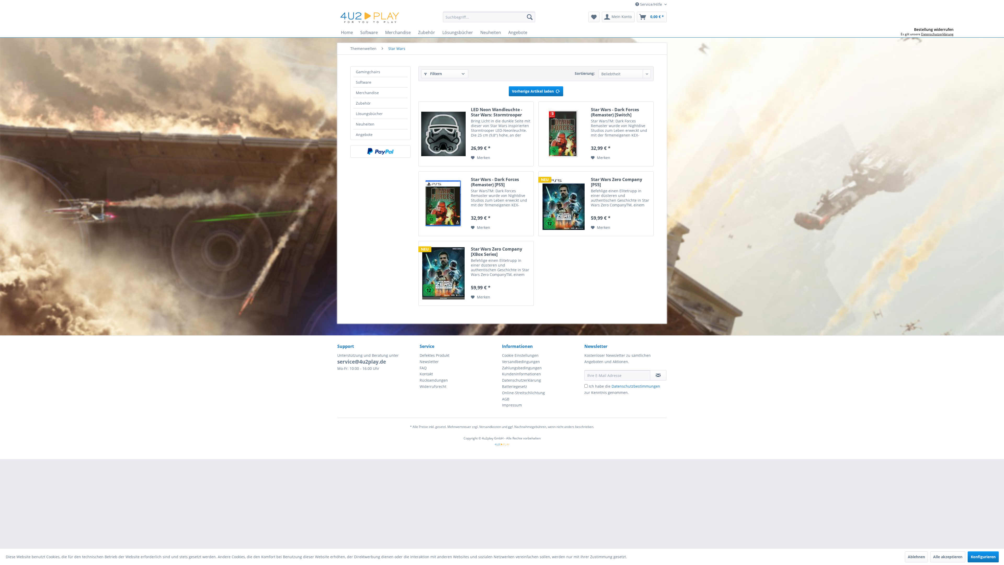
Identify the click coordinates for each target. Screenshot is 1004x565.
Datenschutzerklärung (521, 380)
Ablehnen (916, 556)
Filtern (435, 73)
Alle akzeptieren (947, 556)
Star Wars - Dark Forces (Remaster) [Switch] (615, 112)
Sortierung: (585, 73)
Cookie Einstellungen (520, 355)
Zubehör (363, 103)
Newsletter (429, 361)
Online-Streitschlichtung (523, 392)
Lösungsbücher (369, 113)
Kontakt (426, 373)
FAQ (423, 367)
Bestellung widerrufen (934, 29)
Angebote (364, 134)
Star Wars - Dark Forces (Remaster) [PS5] (495, 182)
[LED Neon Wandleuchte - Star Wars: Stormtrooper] (443, 134)
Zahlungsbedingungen (522, 367)
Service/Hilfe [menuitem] (651, 4)
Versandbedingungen (521, 361)
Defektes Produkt (434, 355)
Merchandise (367, 92)
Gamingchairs (368, 71)
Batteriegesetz (514, 386)
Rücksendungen (434, 380)
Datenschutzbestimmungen (636, 386)
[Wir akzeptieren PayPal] (380, 151)
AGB (505, 399)
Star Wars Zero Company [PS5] (616, 182)
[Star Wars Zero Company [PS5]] (563, 204)
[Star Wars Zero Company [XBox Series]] (443, 273)
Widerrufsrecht (433, 386)
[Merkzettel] (594, 17)
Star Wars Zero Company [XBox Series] (496, 251)
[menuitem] (489, 17)
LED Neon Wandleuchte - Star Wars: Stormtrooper (496, 112)
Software (363, 82)
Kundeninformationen (521, 373)
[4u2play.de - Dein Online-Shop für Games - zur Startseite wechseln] (370, 18)
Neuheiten (365, 124)
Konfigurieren (983, 556)
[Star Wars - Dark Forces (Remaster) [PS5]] (443, 204)
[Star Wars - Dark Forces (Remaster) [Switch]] (563, 134)
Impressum (512, 405)
